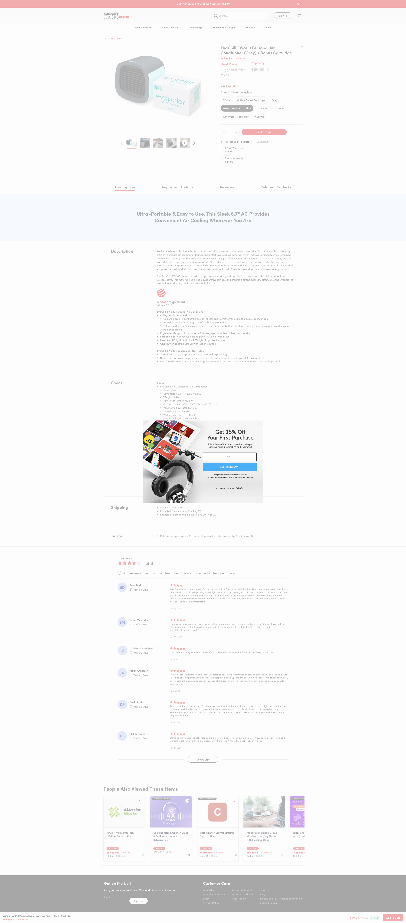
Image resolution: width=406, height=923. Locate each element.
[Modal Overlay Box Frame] (203, 461)
